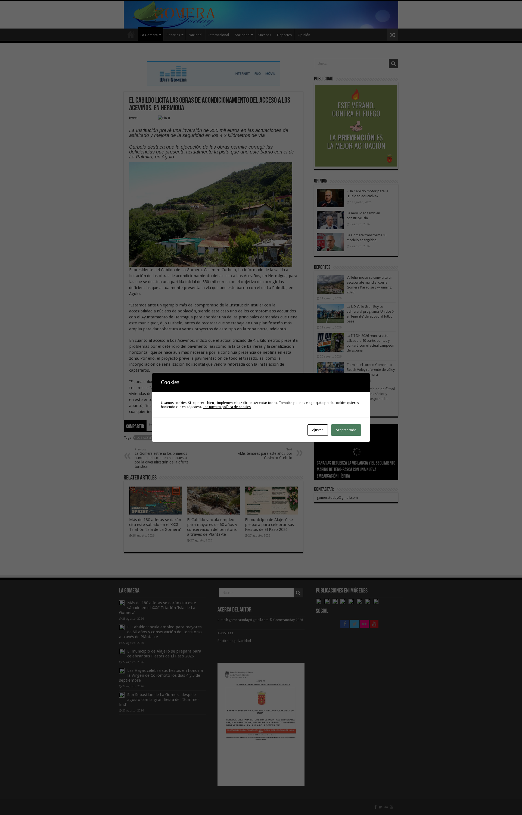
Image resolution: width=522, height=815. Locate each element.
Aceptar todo (346, 430)
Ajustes (317, 430)
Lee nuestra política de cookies (227, 407)
